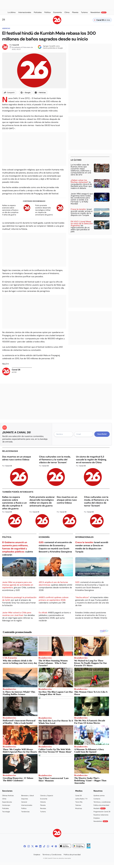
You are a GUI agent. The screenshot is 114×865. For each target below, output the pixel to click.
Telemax (78, 805)
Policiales (5, 808)
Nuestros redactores (101, 815)
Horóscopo (6, 805)
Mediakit (99, 808)
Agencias (6, 28)
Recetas (43, 808)
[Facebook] (25, 846)
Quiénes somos (99, 796)
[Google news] (56, 846)
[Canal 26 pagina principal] (57, 23)
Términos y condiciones (102, 802)
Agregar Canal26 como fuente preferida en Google (53, 47)
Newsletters (100, 821)
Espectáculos (7, 802)
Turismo (43, 812)
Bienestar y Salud (27, 796)
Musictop (78, 808)
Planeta (43, 805)
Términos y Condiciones (51, 854)
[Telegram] (52, 846)
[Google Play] (78, 846)
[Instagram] (28, 846)
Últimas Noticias (8, 796)
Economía (44, 537)
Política (6, 537)
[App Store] (65, 846)
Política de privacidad (101, 805)
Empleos (97, 818)
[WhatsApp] (48, 846)
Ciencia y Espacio (46, 796)
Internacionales (84, 537)
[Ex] (32, 846)
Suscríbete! (102, 434)
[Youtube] (36, 846)
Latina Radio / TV (81, 799)
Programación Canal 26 (102, 812)
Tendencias (25, 812)
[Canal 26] (57, 833)
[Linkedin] (40, 846)
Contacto (97, 799)
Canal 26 (15, 45)
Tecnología (6, 812)
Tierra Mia (78, 802)
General (24, 802)
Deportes (24, 799)
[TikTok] (44, 846)
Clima (4, 799)
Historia (43, 802)
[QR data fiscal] (88, 848)
